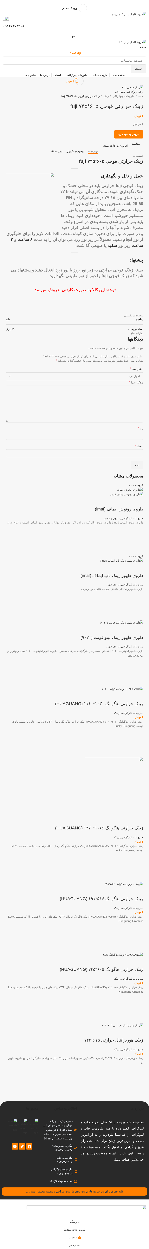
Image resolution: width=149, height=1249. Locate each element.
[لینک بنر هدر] (74, 624)
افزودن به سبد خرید (128, 134)
